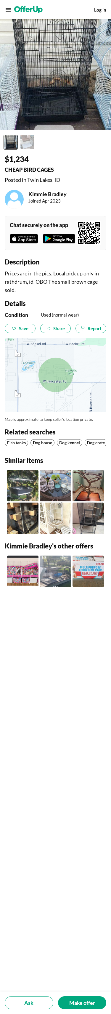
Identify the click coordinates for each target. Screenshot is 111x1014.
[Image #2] (27, 142)
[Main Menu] (8, 9)
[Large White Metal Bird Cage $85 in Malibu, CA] (55, 518)
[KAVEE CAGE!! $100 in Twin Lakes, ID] (22, 571)
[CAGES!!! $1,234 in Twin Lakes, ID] (55, 571)
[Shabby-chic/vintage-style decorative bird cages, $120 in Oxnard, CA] (55, 485)
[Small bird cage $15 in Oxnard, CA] (22, 485)
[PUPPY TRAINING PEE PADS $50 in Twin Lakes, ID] (88, 571)
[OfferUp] (28, 9)
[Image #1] (11, 142)
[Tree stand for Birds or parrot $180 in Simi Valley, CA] (88, 485)
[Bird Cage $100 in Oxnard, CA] (22, 518)
